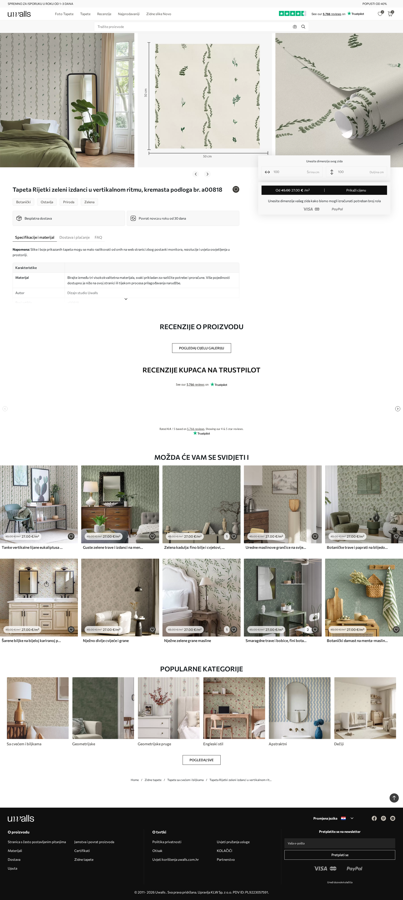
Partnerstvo (226, 859)
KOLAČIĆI (224, 851)
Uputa (12, 868)
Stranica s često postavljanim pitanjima (37, 842)
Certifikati (82, 851)
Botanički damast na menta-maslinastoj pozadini (357, 640)
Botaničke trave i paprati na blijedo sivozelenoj (357, 547)
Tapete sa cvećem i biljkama (185, 780)
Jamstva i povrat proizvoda (94, 842)
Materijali (15, 851)
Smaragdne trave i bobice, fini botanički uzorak (276, 640)
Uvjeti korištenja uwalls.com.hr (175, 859)
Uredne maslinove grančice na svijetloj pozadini (276, 547)
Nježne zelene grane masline (187, 640)
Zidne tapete (153, 780)
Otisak (157, 851)
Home (135, 780)
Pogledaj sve (202, 760)
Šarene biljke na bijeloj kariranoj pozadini (32, 640)
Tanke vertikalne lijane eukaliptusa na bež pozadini (32, 547)
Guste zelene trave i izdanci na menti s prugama (113, 547)
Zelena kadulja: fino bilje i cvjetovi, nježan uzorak (194, 547)
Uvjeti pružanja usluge (233, 842)
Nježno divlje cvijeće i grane (106, 640)
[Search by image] (295, 26)
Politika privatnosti (166, 842)
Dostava (14, 859)
